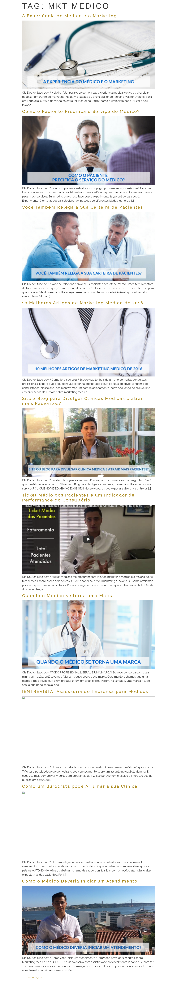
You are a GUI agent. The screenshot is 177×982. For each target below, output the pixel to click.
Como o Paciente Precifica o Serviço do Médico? (81, 111)
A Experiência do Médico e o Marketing (69, 15)
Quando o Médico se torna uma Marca (68, 595)
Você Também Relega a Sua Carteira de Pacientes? (84, 207)
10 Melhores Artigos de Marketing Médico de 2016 (82, 302)
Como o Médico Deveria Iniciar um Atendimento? (81, 881)
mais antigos (32, 977)
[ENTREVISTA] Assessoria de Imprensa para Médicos (85, 691)
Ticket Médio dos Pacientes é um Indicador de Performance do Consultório (78, 497)
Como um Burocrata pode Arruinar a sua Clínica (80, 786)
